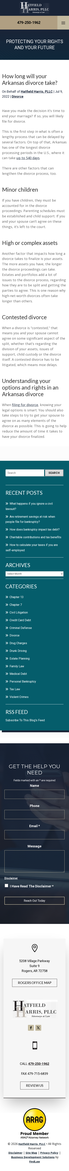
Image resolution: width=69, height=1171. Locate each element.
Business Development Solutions (33, 1157)
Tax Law (15, 689)
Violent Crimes (19, 697)
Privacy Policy (49, 1152)
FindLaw (34, 1161)
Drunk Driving (18, 651)
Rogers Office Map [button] (34, 983)
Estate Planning (20, 658)
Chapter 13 (17, 597)
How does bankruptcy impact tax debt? (35, 529)
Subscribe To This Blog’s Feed (25, 720)
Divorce (17, 96)
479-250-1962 (28, 22)
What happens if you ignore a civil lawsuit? (29, 506)
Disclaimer (11, 878)
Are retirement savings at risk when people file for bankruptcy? (30, 519)
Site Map (31, 1152)
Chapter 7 (16, 605)
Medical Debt (18, 674)
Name (34, 786)
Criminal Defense (21, 628)
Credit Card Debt (20, 620)
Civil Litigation (19, 612)
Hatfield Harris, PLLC (37, 91)
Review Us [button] (34, 1085)
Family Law (17, 666)
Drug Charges (18, 643)
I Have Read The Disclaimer (32, 886)
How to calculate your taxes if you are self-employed (32, 547)
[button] (63, 23)
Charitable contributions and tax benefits (35, 537)
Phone (34, 806)
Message (34, 846)
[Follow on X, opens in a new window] (38, 1028)
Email (34, 826)
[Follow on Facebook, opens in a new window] (31, 1028)
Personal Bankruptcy (23, 681)
